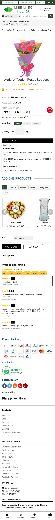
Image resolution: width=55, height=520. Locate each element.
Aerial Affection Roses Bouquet (15, 24)
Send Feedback (11, 487)
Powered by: (8, 392)
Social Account (10, 379)
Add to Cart (11, 246)
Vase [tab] (5, 192)
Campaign (6, 470)
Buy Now (33, 246)
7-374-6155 (11, 494)
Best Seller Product (27, 2)
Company (6, 410)
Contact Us (7, 483)
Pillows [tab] (23, 187)
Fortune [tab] (12, 187)
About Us (6, 415)
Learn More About (11, 441)
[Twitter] (9, 385)
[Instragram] (15, 385)
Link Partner (7, 435)
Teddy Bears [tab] (44, 187)
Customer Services (11, 499)
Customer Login (8, 450)
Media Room (7, 425)
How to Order (7, 453)
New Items (40, 2)
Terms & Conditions (10, 467)
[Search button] (50, 16)
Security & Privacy (9, 463)
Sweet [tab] (32, 187)
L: (7, 170)
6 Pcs (18, 123)
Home (4, 22)
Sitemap (5, 429)
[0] (48, 514)
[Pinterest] (20, 385)
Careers (5, 422)
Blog (4, 418)
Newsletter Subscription (12, 432)
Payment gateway (11, 339)
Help (51, 2)
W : (18, 170)
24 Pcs (36, 123)
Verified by (8, 362)
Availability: (14, 97)
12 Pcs (26, 123)
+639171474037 (14, 491)
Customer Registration (11, 446)
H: (28, 170)
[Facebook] (4, 385)
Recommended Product (12, 473)
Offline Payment (8, 457)
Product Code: (11, 103)
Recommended (10, 2)
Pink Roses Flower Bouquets (19, 22)
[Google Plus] (25, 385)
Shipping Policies (9, 460)
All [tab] (4, 187)
